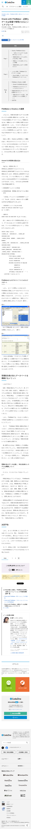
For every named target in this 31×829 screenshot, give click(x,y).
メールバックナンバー (16, 709)
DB (2, 35)
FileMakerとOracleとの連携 (19, 82)
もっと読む (6, 607)
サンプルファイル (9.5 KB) (17, 40)
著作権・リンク (10, 804)
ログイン (12, 578)
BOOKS (20, 766)
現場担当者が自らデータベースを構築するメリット (19, 91)
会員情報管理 (9, 806)
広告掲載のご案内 (23, 752)
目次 (15, 46)
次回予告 (14, 100)
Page (5, 58)
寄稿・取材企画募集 (8, 752)
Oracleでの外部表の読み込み (20, 84)
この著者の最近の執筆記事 (17, 653)
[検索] (3, 6)
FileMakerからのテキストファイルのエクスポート (20, 87)
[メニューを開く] (2, 2)
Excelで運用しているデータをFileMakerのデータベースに (20, 76)
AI (7, 6)
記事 (19, 759)
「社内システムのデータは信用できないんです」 (20, 53)
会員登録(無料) (16, 576)
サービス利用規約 (10, 813)
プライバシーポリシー (11, 815)
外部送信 (8, 817)
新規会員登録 (16, 713)
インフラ (25, 6)
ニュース (4, 759)
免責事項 (8, 808)
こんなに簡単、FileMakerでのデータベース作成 (19, 72)
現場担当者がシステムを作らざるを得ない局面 (20, 57)
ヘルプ (8, 802)
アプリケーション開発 (15, 6)
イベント (4, 766)
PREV (5, 558)
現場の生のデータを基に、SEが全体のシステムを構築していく (20, 96)
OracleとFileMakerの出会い (19, 50)
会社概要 (8, 810)
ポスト (21, 583)
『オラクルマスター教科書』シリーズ (18, 639)
